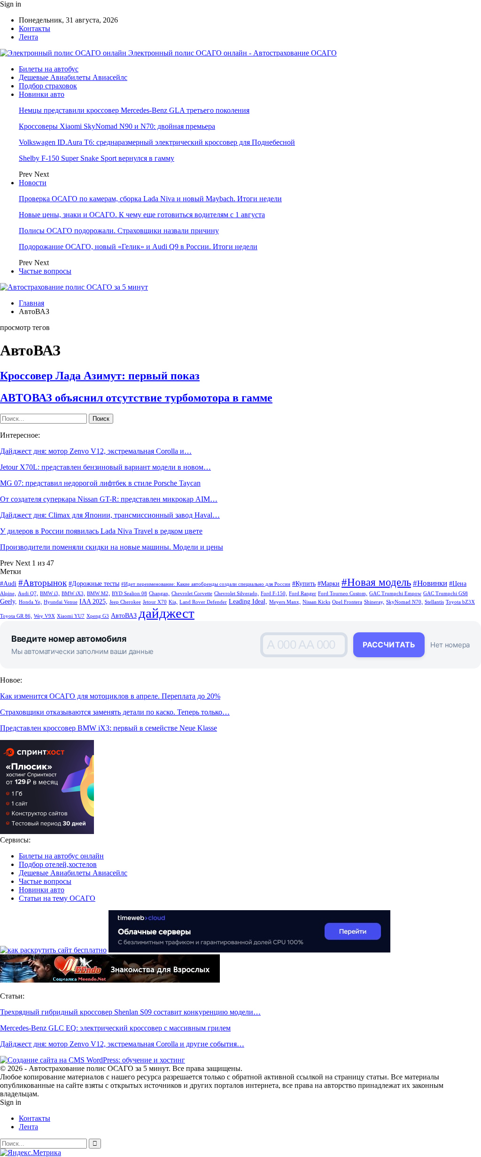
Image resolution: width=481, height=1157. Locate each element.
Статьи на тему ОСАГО (57, 898)
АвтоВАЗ (124, 615)
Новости (33, 183)
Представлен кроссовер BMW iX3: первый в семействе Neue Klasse (108, 728)
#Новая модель (376, 582)
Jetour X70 (155, 602)
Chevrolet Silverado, (236, 593)
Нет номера (450, 644)
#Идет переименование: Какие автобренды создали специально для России (205, 584)
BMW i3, (50, 593)
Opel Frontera (347, 602)
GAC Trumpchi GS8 (445, 593)
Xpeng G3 (97, 616)
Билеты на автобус (48, 69)
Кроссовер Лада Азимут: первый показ (100, 376)
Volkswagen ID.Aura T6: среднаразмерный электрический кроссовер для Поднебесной (157, 142)
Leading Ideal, (248, 601)
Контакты (34, 28)
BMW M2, (98, 593)
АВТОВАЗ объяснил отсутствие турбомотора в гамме (136, 398)
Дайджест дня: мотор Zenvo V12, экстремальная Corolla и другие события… (122, 1044)
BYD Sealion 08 (129, 593)
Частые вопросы (45, 271)
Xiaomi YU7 (71, 616)
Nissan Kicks (316, 602)
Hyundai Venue (61, 602)
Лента (28, 37)
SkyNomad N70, (404, 602)
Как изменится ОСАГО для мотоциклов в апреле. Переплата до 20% (110, 696)
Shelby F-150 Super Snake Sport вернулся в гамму (96, 158)
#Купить (304, 583)
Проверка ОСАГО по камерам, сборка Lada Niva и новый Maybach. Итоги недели (150, 199)
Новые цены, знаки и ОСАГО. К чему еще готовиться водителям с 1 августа (142, 215)
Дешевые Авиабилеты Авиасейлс (73, 77)
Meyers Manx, (285, 602)
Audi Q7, (28, 593)
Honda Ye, (30, 602)
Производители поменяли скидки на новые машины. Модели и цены (111, 547)
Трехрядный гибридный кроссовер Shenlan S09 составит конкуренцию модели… (130, 1012)
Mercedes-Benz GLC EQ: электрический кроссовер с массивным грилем (115, 1028)
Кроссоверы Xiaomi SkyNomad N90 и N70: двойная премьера (117, 126)
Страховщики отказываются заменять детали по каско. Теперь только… (115, 712)
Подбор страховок (48, 86)
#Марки (329, 583)
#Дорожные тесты (94, 583)
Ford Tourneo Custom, (342, 593)
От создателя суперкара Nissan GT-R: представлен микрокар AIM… (108, 499)
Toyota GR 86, (16, 616)
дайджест (166, 613)
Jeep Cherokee (125, 602)
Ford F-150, (274, 593)
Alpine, (8, 593)
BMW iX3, (73, 593)
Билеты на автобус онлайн (61, 856)
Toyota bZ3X (460, 602)
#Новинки (430, 583)
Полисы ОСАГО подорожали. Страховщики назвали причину (119, 231)
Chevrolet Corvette (191, 593)
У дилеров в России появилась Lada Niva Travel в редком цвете (101, 531)
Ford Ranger (302, 593)
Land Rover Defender (203, 602)
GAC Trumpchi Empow (395, 593)
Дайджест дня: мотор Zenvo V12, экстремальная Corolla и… (96, 451)
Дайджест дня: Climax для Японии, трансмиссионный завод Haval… (110, 515)
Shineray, (374, 602)
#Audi (8, 583)
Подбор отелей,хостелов (58, 864)
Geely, (8, 601)
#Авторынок (42, 583)
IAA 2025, (93, 601)
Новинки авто (41, 94)
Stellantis (434, 602)
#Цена (457, 583)
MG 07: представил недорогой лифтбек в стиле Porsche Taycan (100, 483)
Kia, (173, 602)
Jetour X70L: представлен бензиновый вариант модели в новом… (105, 467)
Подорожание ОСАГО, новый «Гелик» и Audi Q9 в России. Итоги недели (138, 247)
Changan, (159, 593)
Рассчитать (389, 644)
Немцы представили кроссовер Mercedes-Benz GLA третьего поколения (134, 110)
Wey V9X (44, 616)
